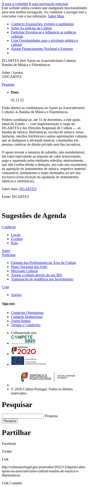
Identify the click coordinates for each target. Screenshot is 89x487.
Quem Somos (21, 321)
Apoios (16, 295)
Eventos (17, 239)
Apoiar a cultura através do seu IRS (36, 275)
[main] (44, 139)
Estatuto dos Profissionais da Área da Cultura (43, 263)
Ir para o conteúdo (15, 4)
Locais (16, 235)
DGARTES (28, 189)
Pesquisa (51, 416)
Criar (5, 287)
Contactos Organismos (27, 313)
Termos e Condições (25, 325)
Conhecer (42, 24)
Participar (9, 255)
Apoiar (42, 49)
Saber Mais (56, 16)
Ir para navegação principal (48, 4)
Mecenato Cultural (24, 271)
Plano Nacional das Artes (29, 267)
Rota (14, 243)
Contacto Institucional (26, 317)
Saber (31, 28)
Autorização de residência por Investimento (42, 279)
